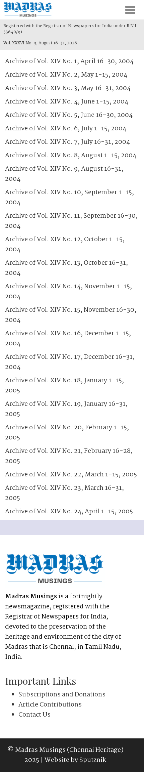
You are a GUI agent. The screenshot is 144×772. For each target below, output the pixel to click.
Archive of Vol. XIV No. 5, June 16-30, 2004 (69, 115)
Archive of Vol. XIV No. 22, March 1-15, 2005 (71, 475)
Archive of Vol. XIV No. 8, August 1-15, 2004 (70, 156)
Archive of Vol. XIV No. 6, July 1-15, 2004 (65, 129)
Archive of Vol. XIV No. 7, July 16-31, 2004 (67, 142)
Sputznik (92, 760)
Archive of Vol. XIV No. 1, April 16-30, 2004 (69, 61)
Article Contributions (50, 705)
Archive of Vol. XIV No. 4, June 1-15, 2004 (66, 102)
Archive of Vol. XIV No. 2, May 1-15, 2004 (66, 75)
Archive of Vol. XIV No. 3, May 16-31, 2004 (68, 88)
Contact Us (34, 715)
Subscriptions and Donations (61, 695)
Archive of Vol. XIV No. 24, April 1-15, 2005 (69, 512)
